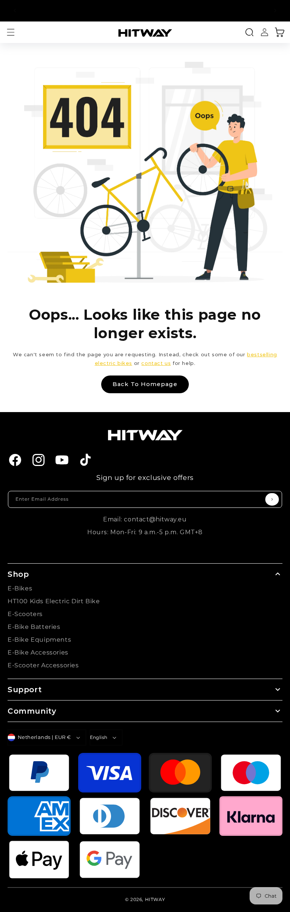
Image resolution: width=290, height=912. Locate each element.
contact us (156, 363)
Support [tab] (25, 689)
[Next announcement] (275, 10)
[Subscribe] (272, 499)
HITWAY (155, 899)
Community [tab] (32, 711)
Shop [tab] (18, 574)
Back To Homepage (145, 384)
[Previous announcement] (14, 10)
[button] (10, 32)
